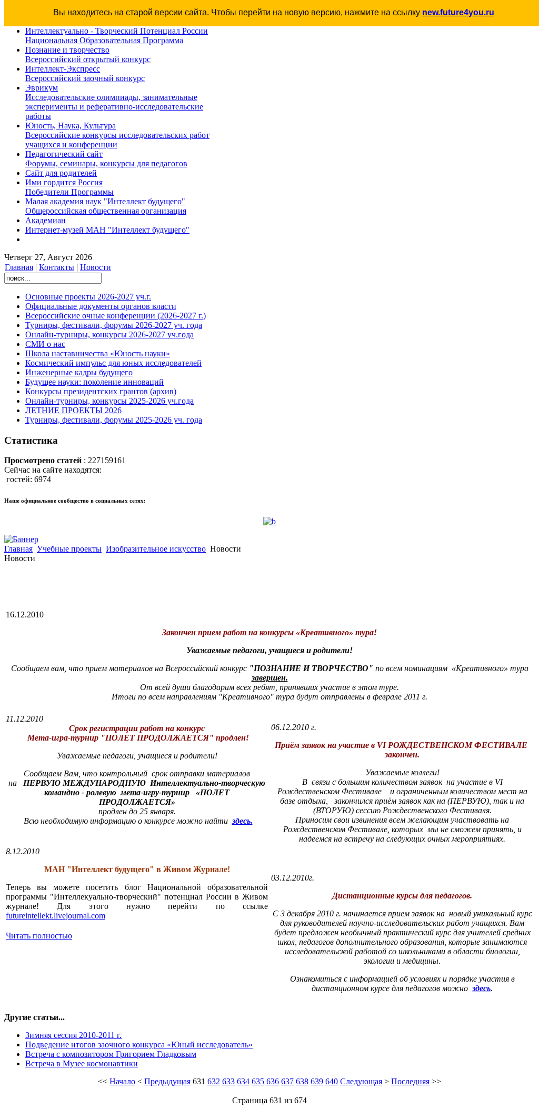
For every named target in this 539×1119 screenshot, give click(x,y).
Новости (95, 267)
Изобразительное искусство (156, 548)
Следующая (361, 1081)
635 (258, 1081)
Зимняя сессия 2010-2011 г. (73, 1035)
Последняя (410, 1081)
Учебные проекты (69, 548)
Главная (19, 267)
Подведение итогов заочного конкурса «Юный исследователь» (139, 1044)
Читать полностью (39, 935)
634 (243, 1081)
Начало (122, 1081)
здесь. (242, 820)
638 (302, 1081)
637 (287, 1081)
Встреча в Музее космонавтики (81, 1063)
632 (213, 1081)
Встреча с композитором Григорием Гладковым (110, 1054)
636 (272, 1081)
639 (317, 1081)
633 (228, 1081)
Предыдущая (167, 1081)
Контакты (56, 267)
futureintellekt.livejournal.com (55, 915)
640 (331, 1081)
